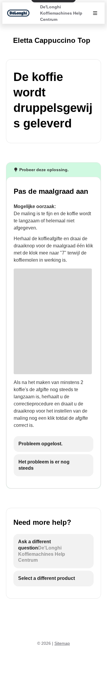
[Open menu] (95, 13)
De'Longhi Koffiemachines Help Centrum (61, 13)
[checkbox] (53, 444)
